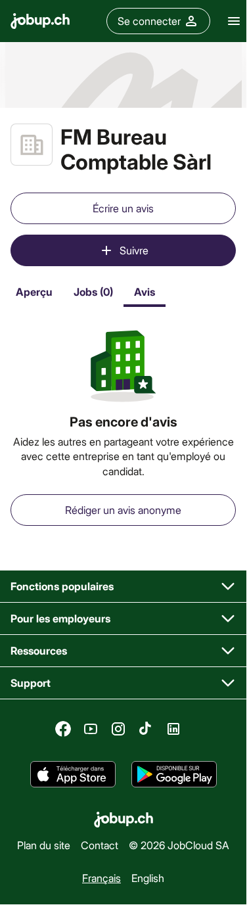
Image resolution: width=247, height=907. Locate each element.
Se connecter (149, 20)
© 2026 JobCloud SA (179, 845)
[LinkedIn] (173, 728)
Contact (99, 845)
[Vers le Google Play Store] (174, 774)
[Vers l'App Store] (73, 774)
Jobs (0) (93, 291)
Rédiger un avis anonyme (123, 509)
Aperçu (34, 291)
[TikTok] (145, 728)
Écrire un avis (123, 208)
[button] (123, 586)
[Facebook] (63, 728)
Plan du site (43, 845)
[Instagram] (118, 728)
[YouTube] (90, 728)
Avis (144, 291)
